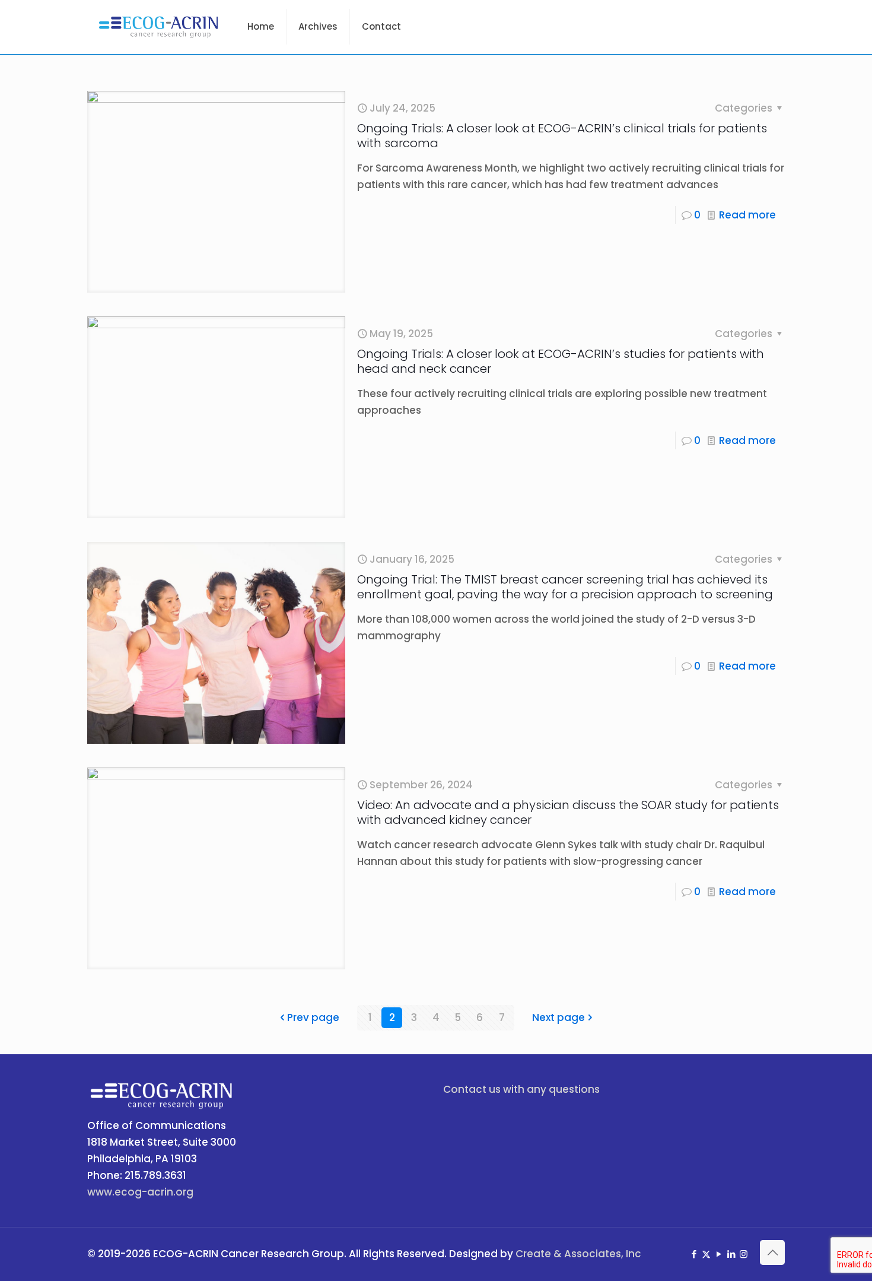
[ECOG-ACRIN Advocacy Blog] (158, 26)
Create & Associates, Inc (578, 1254)
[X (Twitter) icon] (706, 1254)
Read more (747, 215)
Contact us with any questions (521, 1089)
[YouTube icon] (718, 1254)
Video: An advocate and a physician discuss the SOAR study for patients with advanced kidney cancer (568, 812)
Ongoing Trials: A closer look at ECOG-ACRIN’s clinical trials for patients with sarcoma (562, 135)
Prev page (313, 1017)
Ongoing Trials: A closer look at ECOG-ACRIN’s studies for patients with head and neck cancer (560, 361)
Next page (558, 1017)
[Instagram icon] (743, 1254)
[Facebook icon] (693, 1254)
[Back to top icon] (772, 1252)
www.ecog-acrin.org (140, 1192)
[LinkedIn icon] (731, 1254)
